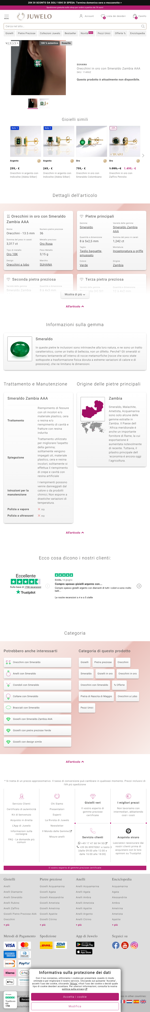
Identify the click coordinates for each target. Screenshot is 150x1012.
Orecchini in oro (128, 673)
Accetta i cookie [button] (75, 997)
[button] (6, 16)
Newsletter (57, 826)
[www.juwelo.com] (143, 1001)
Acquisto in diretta (21, 820)
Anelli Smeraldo (13, 897)
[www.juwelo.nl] (129, 1001)
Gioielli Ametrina (50, 908)
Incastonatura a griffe (128, 251)
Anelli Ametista (85, 903)
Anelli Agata (83, 892)
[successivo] (143, 155)
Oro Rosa (46, 244)
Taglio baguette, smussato (91, 253)
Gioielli (9, 33)
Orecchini (123, 662)
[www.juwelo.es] (136, 1001)
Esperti (57, 815)
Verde (84, 265)
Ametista (117, 914)
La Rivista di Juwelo (57, 820)
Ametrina (117, 908)
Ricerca (143, 26)
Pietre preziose (103, 662)
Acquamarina (120, 886)
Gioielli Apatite (48, 914)
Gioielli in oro (105, 673)
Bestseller (70, 33)
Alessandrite (119, 897)
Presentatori (57, 809)
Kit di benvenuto (21, 815)
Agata (115, 892)
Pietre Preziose (26, 33)
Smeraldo (86, 227)
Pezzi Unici (104, 33)
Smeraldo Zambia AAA (125, 229)
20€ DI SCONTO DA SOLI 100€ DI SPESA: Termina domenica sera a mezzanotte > (75, 2)
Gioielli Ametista (50, 903)
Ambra (116, 903)
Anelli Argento (84, 914)
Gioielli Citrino (48, 919)
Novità (87, 33)
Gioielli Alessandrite (52, 897)
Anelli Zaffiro (11, 908)
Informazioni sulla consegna (21, 833)
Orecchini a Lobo (127, 696)
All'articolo (73, 307)
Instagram (134, 945)
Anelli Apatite (84, 908)
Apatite (116, 919)
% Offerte (119, 685)
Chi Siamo (57, 804)
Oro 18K (12, 254)
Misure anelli (57, 837)
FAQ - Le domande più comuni (21, 841)
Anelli (7, 886)
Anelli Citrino (83, 919)
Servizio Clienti (21, 804)
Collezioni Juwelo (50, 33)
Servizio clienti (92, 837)
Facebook (115, 945)
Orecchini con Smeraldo (94, 685)
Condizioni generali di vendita (21, 996)
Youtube (125, 945)
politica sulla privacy (73, 989)
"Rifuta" (74, 983)
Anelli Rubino (11, 903)
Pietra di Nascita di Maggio (96, 696)
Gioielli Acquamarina (52, 886)
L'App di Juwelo (21, 826)
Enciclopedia (137, 33)
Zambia (118, 265)
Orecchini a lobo (18, 264)
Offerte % (120, 33)
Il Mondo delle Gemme (55, 831)
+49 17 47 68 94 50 (92, 843)
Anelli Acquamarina (87, 886)
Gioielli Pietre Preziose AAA (20, 914)
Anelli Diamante (13, 892)
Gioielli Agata (48, 892)
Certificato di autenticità (21, 809)
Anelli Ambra (83, 897)
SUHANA (46, 264)
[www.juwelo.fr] (122, 1001)
